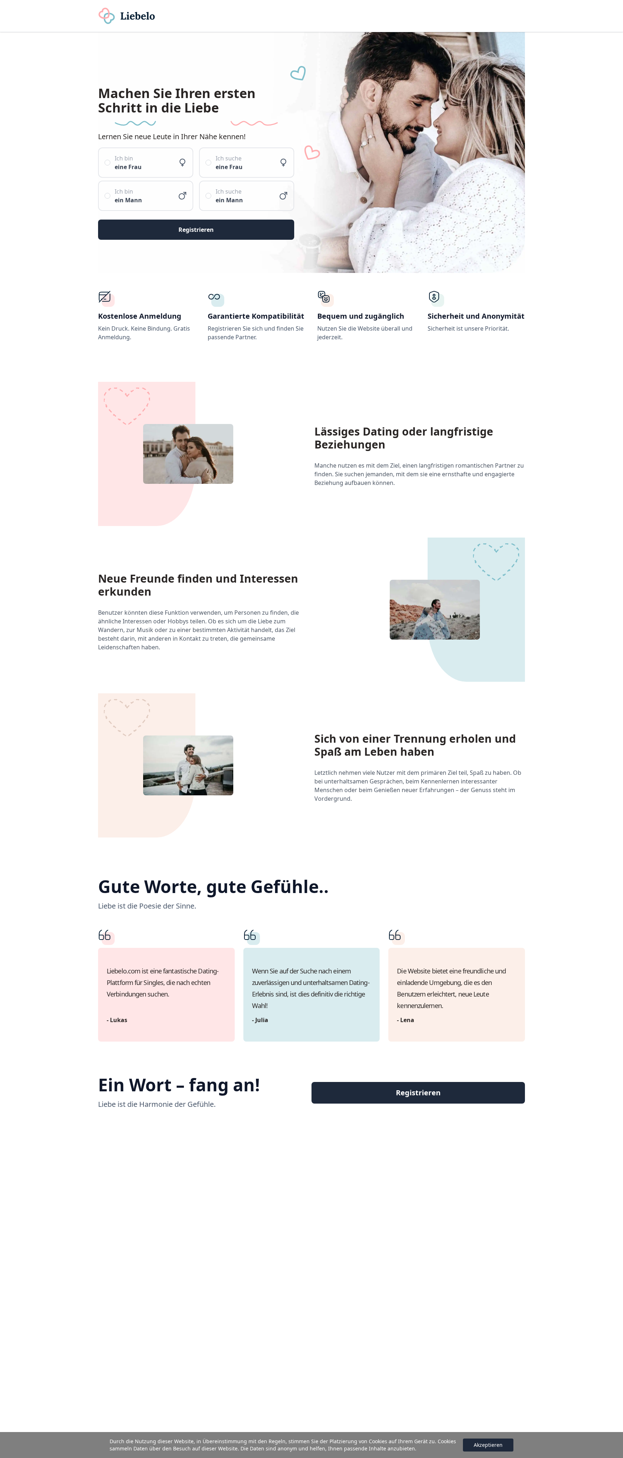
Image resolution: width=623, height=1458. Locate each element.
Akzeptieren (488, 1444)
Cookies (378, 1441)
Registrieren (418, 1092)
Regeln (277, 1441)
